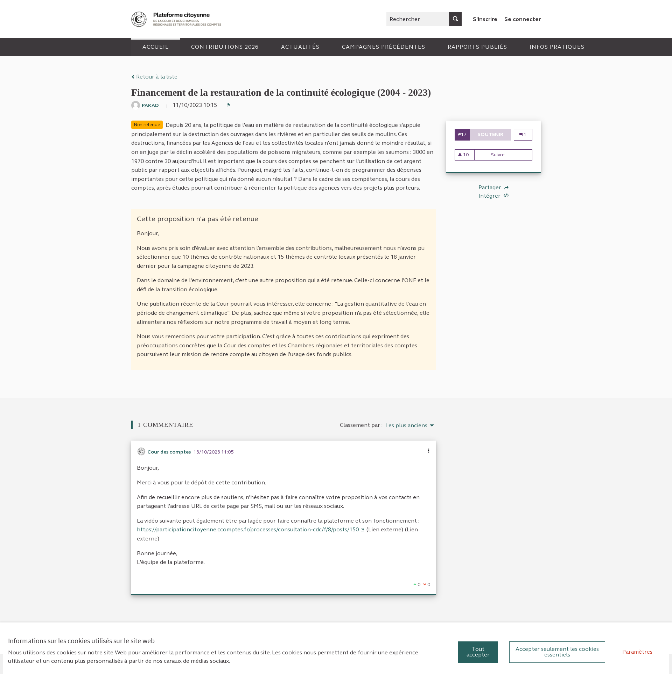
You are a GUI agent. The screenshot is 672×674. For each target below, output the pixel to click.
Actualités (300, 46)
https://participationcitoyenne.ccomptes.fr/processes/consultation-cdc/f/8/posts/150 (251, 529)
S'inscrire (485, 19)
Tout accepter (478, 652)
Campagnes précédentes (383, 46)
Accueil (155, 46)
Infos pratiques (557, 46)
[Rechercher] (455, 19)
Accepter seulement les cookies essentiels (557, 652)
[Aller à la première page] (177, 19)
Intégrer (490, 196)
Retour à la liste (156, 76)
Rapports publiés (477, 46)
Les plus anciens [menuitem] (406, 425)
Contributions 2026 (225, 46)
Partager (490, 187)
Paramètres (637, 651)
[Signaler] (228, 105)
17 (464, 134)
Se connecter (522, 19)
